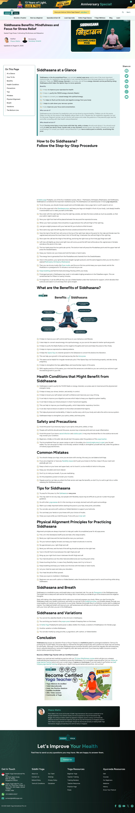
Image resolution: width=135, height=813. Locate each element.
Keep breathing (45, 271)
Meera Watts (15, 41)
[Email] (126, 97)
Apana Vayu (52, 353)
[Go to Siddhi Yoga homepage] (11, 12)
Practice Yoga (72, 786)
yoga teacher (102, 439)
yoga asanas (53, 502)
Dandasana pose (63, 208)
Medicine (106, 783)
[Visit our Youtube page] (124, 806)
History (105, 786)
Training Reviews (73, 780)
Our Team (51, 773)
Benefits (10, 81)
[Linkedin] (126, 81)
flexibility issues (67, 461)
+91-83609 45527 (11, 794)
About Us (35, 773)
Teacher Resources (73, 783)
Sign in (128, 12)
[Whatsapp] (126, 92)
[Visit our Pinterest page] (132, 806)
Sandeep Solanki (35, 41)
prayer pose (65, 621)
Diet (104, 773)
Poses (69, 790)
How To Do (11, 77)
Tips (8, 92)
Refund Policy (36, 780)
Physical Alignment (13, 99)
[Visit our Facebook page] (115, 806)
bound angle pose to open (96, 442)
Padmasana (49, 262)
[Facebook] (126, 71)
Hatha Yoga (45, 625)
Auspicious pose (90, 601)
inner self (82, 516)
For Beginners (107, 780)
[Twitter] (126, 76)
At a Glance (11, 73)
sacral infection (65, 433)
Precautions (11, 88)
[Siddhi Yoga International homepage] (67, 737)
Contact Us (67, 760)
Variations (10, 106)
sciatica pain (77, 433)
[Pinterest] (126, 86)
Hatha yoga (42, 200)
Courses (106, 777)
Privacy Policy (52, 780)
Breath (9, 103)
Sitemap (50, 777)
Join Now (84, 12)
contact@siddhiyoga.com (13, 798)
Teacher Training (73, 777)
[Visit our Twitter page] (128, 806)
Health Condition (13, 84)
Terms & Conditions (38, 783)
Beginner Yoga (72, 773)
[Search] (122, 12)
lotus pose (82, 356)
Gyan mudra (66, 265)
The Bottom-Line (13, 110)
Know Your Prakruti (109, 790)
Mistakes (10, 95)
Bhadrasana (65, 262)
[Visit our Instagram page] (119, 806)
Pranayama (97, 592)
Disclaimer (51, 783)
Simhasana (57, 262)
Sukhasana (63, 493)
